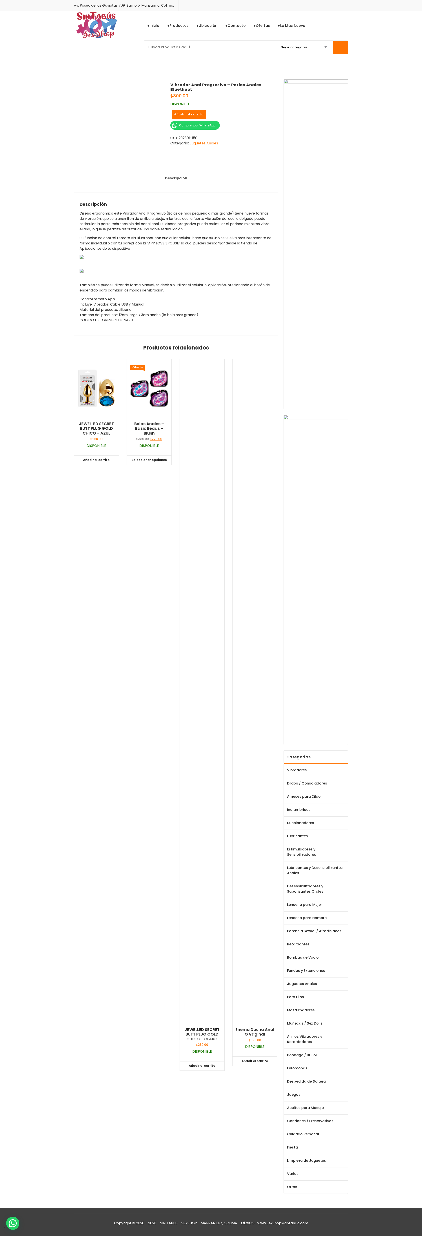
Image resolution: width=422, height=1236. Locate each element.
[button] (12, 1223)
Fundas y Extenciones (306, 970)
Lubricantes (297, 836)
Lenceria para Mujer (304, 904)
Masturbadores (301, 1010)
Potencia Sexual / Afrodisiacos (314, 931)
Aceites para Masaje (305, 1107)
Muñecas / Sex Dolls (304, 1023)
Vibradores (297, 770)
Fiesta (292, 1147)
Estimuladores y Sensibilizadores (301, 852)
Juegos (293, 1094)
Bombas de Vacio (303, 957)
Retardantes (298, 944)
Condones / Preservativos (310, 1120)
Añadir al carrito (189, 114)
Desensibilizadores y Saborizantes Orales (305, 889)
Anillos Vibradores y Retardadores (304, 1039)
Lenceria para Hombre (307, 917)
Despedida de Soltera (306, 1081)
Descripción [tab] (176, 178)
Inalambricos (299, 809)
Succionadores (300, 822)
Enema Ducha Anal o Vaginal (254, 1032)
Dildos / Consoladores (307, 783)
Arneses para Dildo (304, 796)
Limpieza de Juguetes (306, 1160)
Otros (292, 1186)
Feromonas (297, 1068)
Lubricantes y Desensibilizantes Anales (315, 870)
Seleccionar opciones (149, 460)
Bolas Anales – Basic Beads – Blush (149, 428)
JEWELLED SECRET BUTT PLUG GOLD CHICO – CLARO (202, 1034)
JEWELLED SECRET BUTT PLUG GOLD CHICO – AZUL (96, 428)
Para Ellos (295, 996)
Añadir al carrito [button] (96, 460)
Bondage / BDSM (302, 1055)
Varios (292, 1173)
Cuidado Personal (303, 1134)
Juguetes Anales (204, 143)
